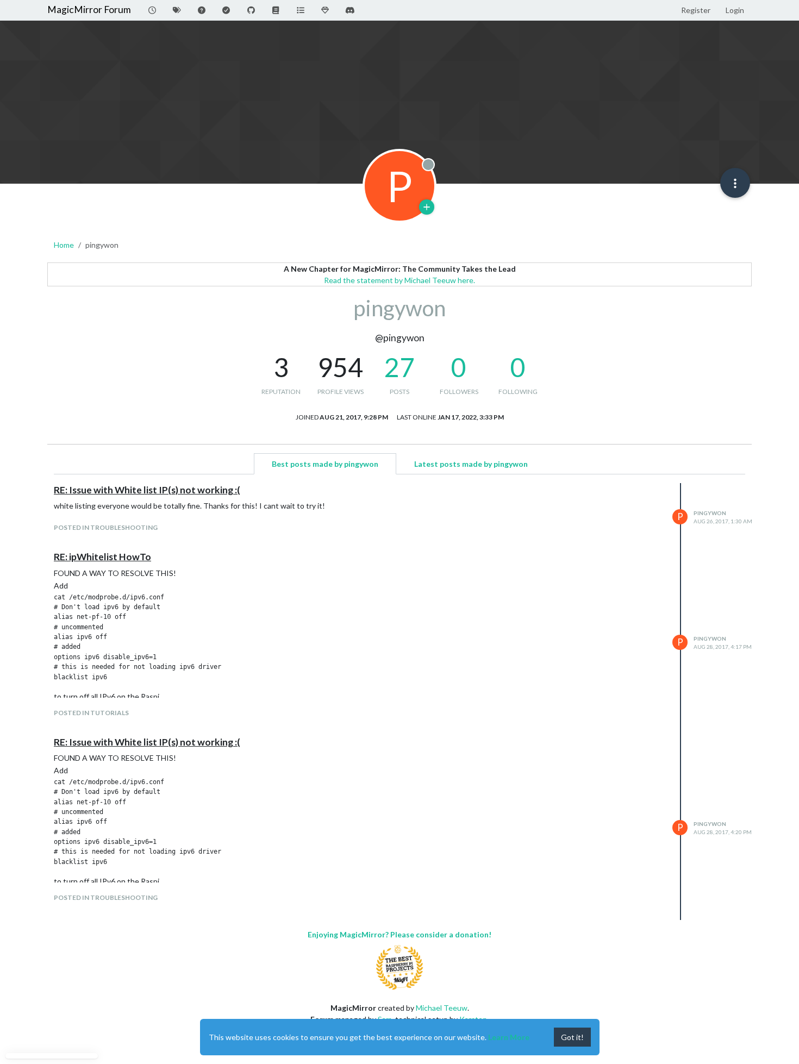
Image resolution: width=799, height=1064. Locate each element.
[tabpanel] (399, 701)
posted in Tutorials (91, 713)
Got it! (572, 1037)
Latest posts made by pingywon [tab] (471, 463)
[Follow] (426, 207)
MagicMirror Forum (89, 9)
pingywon (710, 513)
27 (399, 367)
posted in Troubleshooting (106, 527)
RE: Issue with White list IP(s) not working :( (147, 490)
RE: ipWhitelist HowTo (102, 556)
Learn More (508, 1037)
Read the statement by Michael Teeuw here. (399, 280)
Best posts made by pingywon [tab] (325, 463)
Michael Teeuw (441, 1007)
